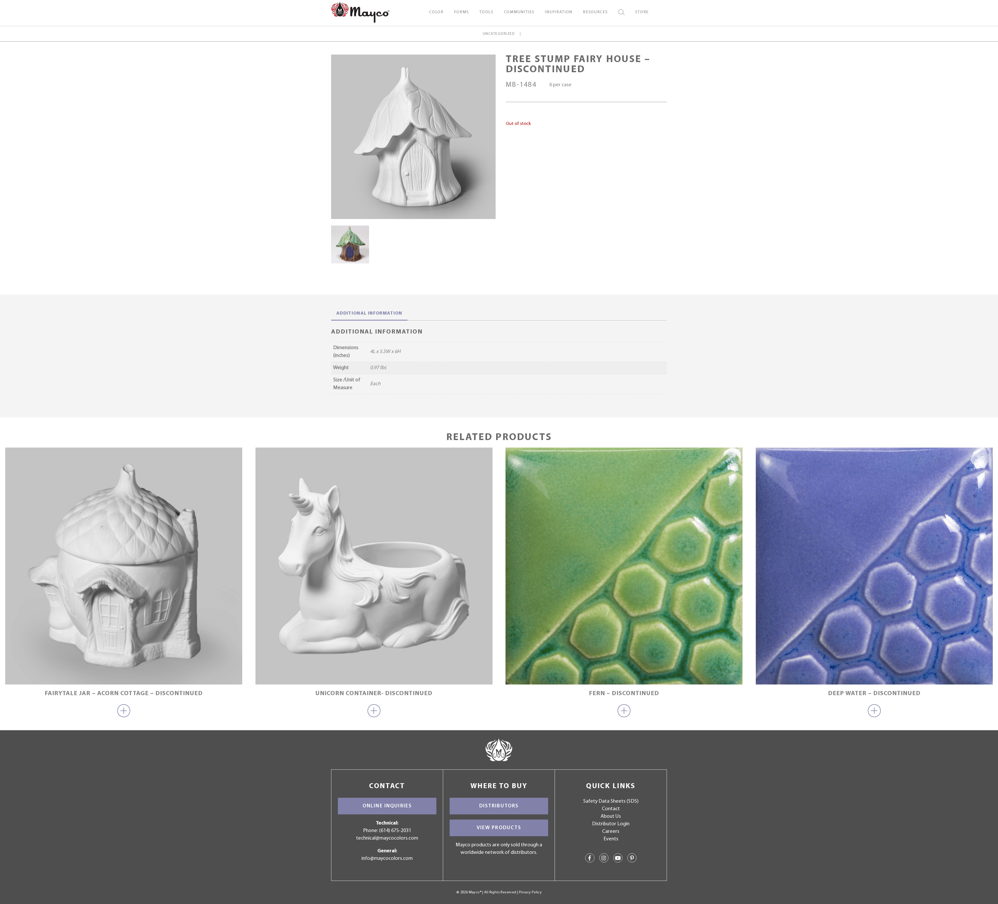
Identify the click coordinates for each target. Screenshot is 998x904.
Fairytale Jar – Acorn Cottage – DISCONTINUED (124, 693)
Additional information (369, 313)
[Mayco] (360, 12)
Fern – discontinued (624, 693)
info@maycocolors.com (387, 858)
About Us (611, 816)
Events (610, 839)
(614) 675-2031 (395, 830)
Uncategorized (499, 34)
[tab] (369, 314)
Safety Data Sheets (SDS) (611, 801)
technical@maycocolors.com (387, 838)
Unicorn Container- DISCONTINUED (373, 693)
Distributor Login (610, 824)
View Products (499, 827)
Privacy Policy (530, 892)
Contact (611, 809)
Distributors (499, 806)
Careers (610, 831)
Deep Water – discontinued (874, 693)
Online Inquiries (387, 806)
